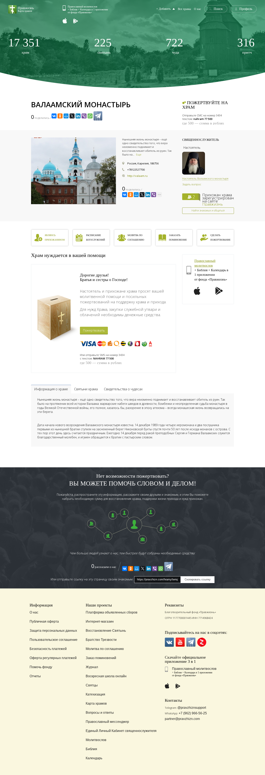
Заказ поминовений (101, 658)
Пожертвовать (94, 330)
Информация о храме (51, 389)
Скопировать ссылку (198, 579)
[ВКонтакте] (54, 115)
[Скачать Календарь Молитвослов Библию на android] (78, 21)
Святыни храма (86, 389)
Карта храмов (96, 703)
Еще (138, 154)
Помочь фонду (41, 667)
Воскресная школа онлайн (106, 676)
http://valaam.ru (137, 176)
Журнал (92, 667)
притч (246, 45)
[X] (72, 115)
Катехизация (95, 694)
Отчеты (35, 676)
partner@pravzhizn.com (182, 719)
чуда (174, 45)
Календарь (94, 758)
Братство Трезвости (101, 639)
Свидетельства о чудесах (123, 389)
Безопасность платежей (48, 649)
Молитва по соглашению (105, 649)
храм (24, 45)
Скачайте (173, 657)
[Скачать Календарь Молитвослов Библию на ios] (68, 21)
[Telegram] (98, 116)
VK (169, 642)
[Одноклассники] (60, 115)
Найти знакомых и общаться (208, 210)
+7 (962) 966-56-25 (193, 713)
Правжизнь (212, 204)
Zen (201, 642)
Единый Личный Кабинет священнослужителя (121, 731)
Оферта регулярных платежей (53, 658)
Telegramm (191, 642)
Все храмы (184, 9)
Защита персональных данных (53, 630)
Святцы (92, 685)
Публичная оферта (44, 621)
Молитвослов (96, 740)
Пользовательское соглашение (53, 639)
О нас (197, 9)
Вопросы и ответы (100, 712)
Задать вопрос (191, 184)
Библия (91, 749)
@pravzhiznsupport (191, 707)
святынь (103, 45)
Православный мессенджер (107, 721)
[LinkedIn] (78, 115)
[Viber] (84, 115)
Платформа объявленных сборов (111, 612)
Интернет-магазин (100, 621)
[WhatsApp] (90, 115)
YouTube (180, 642)
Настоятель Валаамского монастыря (205, 178)
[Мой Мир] (66, 115)
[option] (73, 170)
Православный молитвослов (194, 668)
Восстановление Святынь (106, 630)
